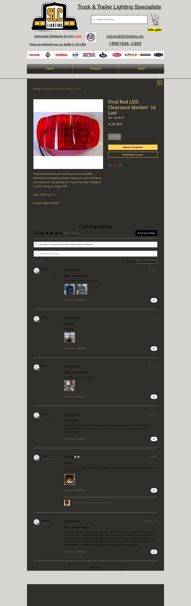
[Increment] (118, 137)
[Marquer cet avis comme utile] (154, 300)
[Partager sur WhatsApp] (120, 165)
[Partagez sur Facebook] (110, 165)
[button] (155, 18)
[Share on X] (126, 165)
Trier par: (131, 261)
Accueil (36, 89)
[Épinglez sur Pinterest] (115, 165)
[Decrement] (111, 137)
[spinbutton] (114, 137)
